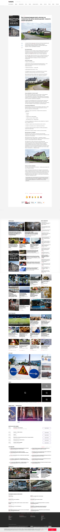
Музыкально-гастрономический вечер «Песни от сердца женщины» (23, 437)
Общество (10, 517)
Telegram (42, 516)
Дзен (42, 519)
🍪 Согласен (52, 529)
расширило (31, 52)
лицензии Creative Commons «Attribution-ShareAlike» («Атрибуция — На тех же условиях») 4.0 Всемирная (41, 526)
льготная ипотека (38, 193)
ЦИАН (29, 55)
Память (49, 4)
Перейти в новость (39, 402)
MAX (41, 517)
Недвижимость (31, 193)
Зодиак (41, 4)
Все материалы (11, 4)
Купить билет (47, 432)
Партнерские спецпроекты (22, 516)
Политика (10, 518)
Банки (34, 193)
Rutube (42, 518)
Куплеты (45, 4)
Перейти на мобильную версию (12, 524)
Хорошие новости (35, 4)
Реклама (57, 4)
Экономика (10, 519)
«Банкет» (14, 434)
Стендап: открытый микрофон (17, 442)
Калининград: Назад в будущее (18, 427)
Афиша (16, 4)
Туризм (30, 4)
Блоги (26, 4)
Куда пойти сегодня (32, 516)
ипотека (41, 193)
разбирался (40, 178)
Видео (53, 4)
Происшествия (21, 4)
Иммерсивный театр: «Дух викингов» (18, 439)
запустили (33, 43)
